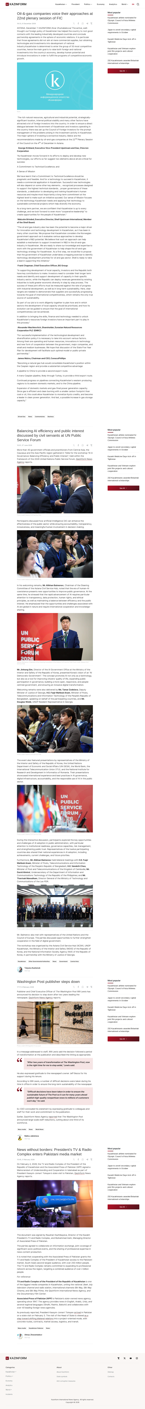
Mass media (22, 1129)
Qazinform (79, 1173)
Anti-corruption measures (66, 1381)
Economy (101, 4)
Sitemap (111, 1372)
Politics (9, 1376)
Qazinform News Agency (41, 997)
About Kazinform (63, 1372)
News (30, 416)
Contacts (111, 1376)
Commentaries (40, 416)
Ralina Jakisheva (31, 1136)
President (76, 4)
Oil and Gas (21, 416)
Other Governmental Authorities (39, 961)
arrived (77, 1312)
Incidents (9, 1394)
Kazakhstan (22, 961)
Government (63, 961)
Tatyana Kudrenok (32, 968)
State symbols (62, 1376)
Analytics (113, 4)
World (8, 1390)
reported (53, 1117)
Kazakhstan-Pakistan (36, 1328)
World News (40, 1129)
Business (51, 416)
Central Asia (74, 961)
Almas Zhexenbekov (33, 1335)
